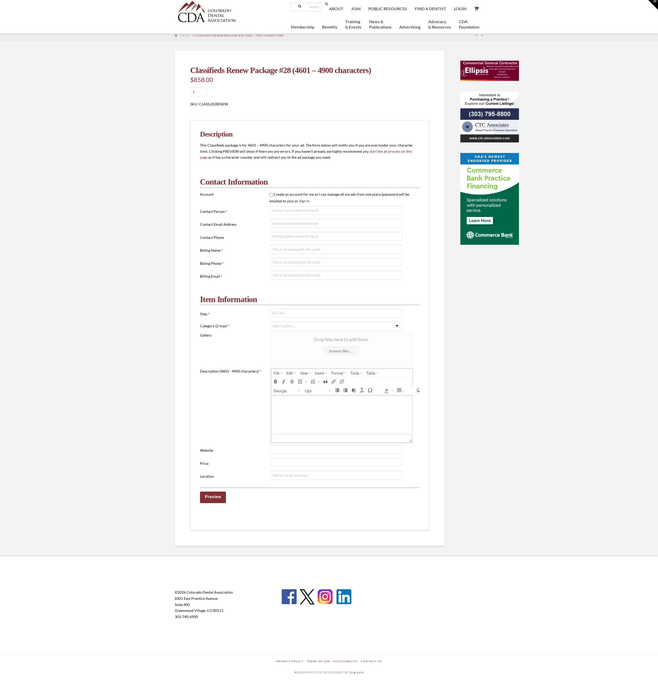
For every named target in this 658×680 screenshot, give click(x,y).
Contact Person (213, 211)
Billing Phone (212, 263)
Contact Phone (212, 237)
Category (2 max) (214, 326)
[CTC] (489, 116)
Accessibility (345, 661)
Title (204, 314)
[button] (275, 382)
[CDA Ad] (489, 70)
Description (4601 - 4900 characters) (230, 371)
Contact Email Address (218, 224)
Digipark (357, 672)
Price (204, 463)
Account (207, 194)
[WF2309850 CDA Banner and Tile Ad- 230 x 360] (489, 198)
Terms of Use (318, 661)
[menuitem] (278, 373)
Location (207, 476)
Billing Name (211, 250)
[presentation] (278, 373)
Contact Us (371, 661)
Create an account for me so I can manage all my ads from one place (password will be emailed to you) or (339, 197)
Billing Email (211, 276)
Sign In (304, 201)
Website (206, 450)
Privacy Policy (290, 661)
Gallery (206, 335)
